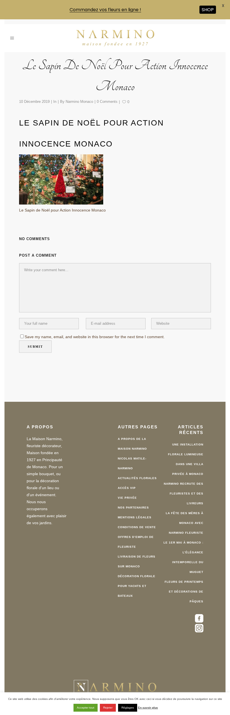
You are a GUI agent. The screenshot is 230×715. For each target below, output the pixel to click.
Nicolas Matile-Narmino (132, 460)
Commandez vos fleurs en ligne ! (105, 9)
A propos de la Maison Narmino (132, 440)
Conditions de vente (137, 523)
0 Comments (107, 98)
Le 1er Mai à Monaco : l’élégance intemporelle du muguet (183, 554)
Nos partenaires (133, 504)
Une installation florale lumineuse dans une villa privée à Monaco (185, 456)
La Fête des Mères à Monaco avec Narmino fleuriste (184, 519)
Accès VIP (127, 484)
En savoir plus (148, 707)
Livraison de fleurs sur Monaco (136, 558)
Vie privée (127, 494)
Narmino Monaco (79, 98)
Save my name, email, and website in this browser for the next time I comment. (95, 333)
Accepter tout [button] (85, 707)
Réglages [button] (127, 707)
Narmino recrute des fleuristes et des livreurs (183, 490)
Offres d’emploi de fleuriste (136, 538)
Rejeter (107, 707)
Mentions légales (134, 514)
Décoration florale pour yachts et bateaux (136, 582)
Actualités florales (137, 474)
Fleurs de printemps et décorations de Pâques (184, 588)
